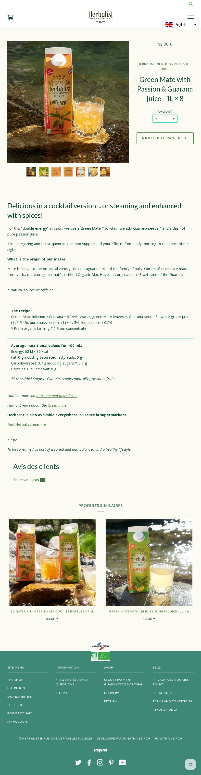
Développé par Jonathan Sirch (123, 738)
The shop (15, 679)
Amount (165, 111)
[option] (68, 102)
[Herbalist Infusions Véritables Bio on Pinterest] (111, 764)
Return (110, 701)
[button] (180, 25)
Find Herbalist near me (26, 424)
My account (18, 721)
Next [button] (120, 102)
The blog (15, 705)
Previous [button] (15, 102)
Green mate (57, 405)
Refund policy (165, 709)
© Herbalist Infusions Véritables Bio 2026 (55, 738)
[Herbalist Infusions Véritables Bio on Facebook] (89, 764)
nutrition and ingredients (56, 395)
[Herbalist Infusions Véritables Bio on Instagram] (100, 764)
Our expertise (19, 696)
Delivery (111, 693)
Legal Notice (164, 693)
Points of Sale (20, 713)
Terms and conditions (172, 701)
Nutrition (16, 688)
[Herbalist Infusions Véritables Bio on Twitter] (78, 764)
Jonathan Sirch (168, 738)
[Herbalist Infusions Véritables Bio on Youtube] (122, 764)
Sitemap (63, 693)
